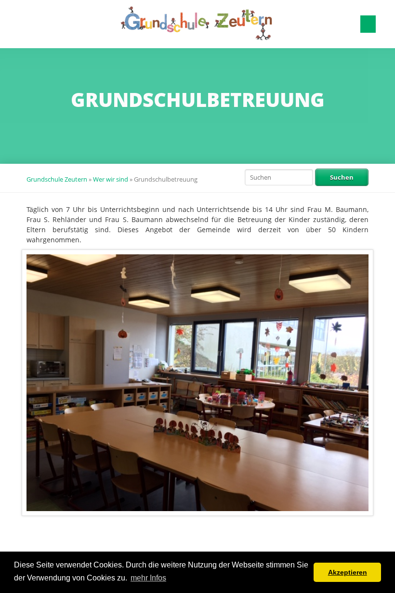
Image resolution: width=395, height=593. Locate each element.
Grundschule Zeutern (56, 179)
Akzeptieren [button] (347, 572)
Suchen (342, 177)
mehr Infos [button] (148, 578)
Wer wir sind (110, 179)
